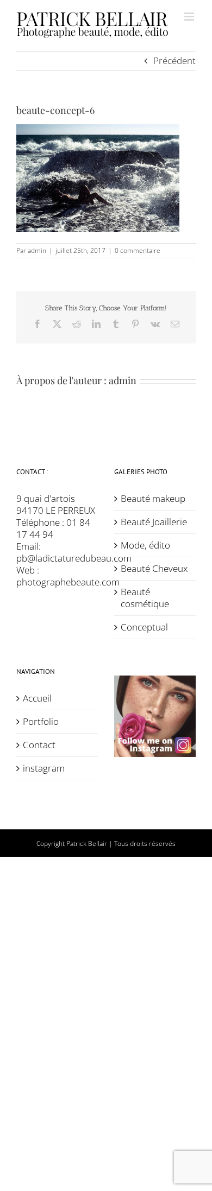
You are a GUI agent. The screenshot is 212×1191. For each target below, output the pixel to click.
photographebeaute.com (68, 582)
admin (37, 250)
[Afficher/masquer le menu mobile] (190, 16)
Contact (39, 745)
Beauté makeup (153, 499)
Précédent (174, 60)
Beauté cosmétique (145, 598)
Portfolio (41, 722)
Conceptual (144, 627)
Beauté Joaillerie (154, 522)
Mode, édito (145, 545)
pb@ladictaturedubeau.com (74, 558)
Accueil (37, 698)
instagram (44, 768)
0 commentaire (137, 250)
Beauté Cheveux (154, 569)
